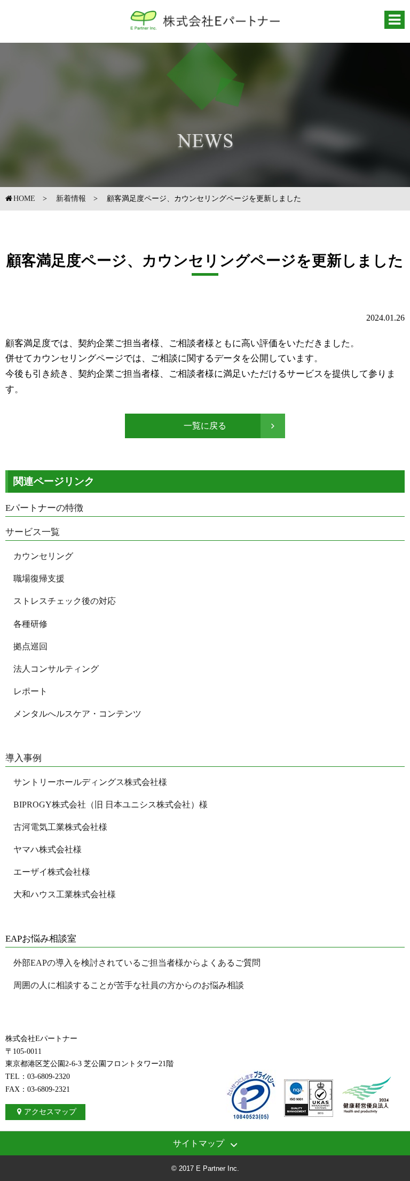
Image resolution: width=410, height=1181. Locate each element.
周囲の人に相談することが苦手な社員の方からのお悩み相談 (128, 985)
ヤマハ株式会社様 (47, 849)
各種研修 (30, 623)
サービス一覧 (32, 532)
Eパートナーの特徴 (44, 508)
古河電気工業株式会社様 (60, 827)
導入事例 (23, 758)
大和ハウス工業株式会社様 (64, 894)
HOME (24, 199)
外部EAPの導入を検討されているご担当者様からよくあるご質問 (137, 962)
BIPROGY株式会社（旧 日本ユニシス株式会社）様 (110, 804)
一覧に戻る (205, 425)
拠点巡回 (30, 646)
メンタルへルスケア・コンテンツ (77, 713)
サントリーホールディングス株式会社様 (90, 782)
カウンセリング (43, 556)
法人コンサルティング (56, 668)
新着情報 (71, 199)
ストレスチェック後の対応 (64, 600)
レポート (30, 691)
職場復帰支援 (39, 578)
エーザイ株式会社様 (51, 871)
